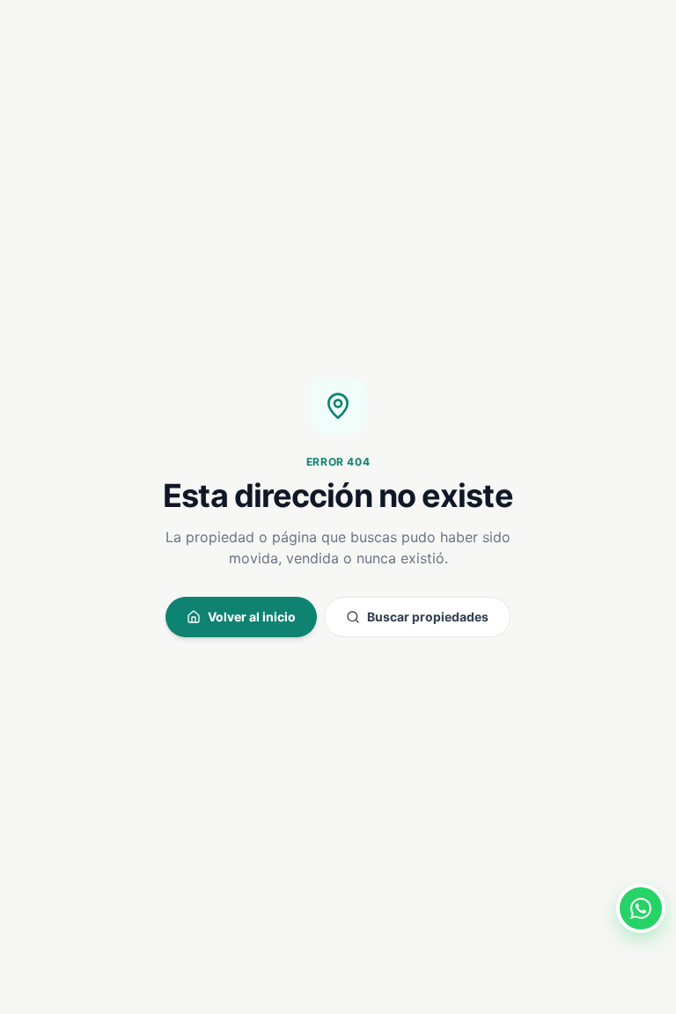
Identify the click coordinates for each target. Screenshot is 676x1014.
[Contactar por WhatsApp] (641, 908)
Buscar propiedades (428, 616)
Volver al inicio (252, 616)
